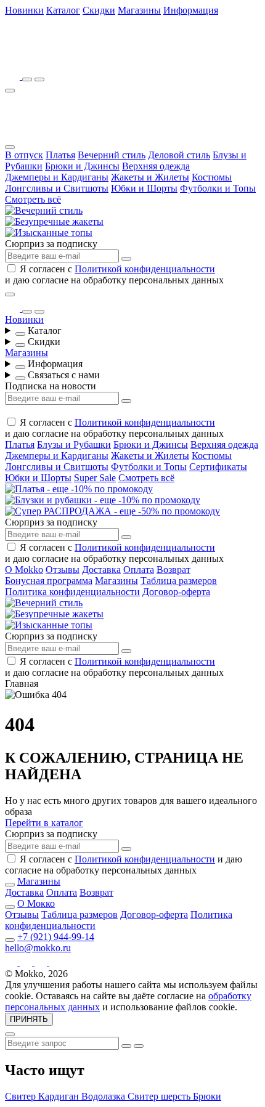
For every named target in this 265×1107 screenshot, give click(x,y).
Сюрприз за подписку (51, 243)
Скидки (99, 10)
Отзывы (63, 569)
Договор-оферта (176, 591)
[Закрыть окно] (10, 294)
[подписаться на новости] (126, 849)
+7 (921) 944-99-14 (55, 936)
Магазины (139, 10)
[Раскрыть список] (20, 334)
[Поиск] (27, 79)
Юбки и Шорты (144, 188)
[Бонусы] (13, 76)
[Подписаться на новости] (126, 259)
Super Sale (95, 477)
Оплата (138, 569)
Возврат (173, 569)
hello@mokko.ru (38, 948)
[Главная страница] (73, 59)
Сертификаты (218, 466)
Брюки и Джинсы (82, 166)
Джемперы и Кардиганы (56, 177)
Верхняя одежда (156, 166)
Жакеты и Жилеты (150, 177)
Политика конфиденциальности (72, 591)
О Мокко (36, 903)
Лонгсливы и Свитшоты (56, 188)
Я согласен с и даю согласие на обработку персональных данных (114, 274)
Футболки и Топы (218, 188)
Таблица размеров (179, 580)
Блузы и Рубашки (74, 444)
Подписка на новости (50, 386)
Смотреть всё (33, 199)
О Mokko (24, 569)
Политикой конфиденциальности (145, 269)
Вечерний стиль (111, 155)
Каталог (63, 10)
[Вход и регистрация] (39, 79)
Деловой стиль (179, 155)
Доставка (101, 569)
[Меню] (10, 90)
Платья (60, 155)
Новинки (24, 10)
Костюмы (212, 177)
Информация (190, 10)
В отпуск (24, 155)
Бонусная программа (48, 580)
